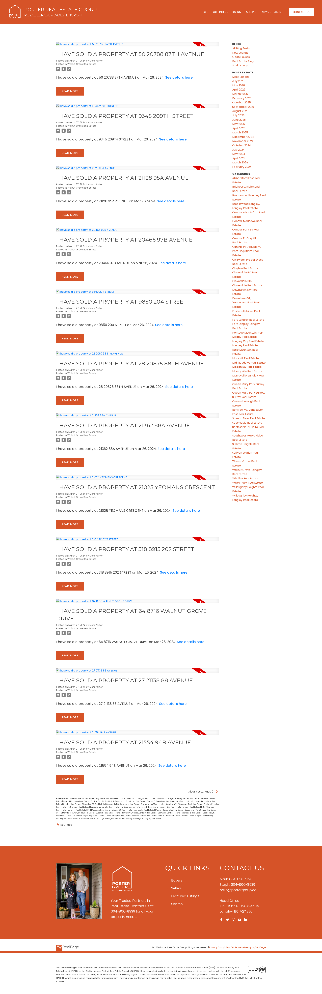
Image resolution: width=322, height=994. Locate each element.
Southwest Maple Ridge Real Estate (88, 815)
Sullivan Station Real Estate (144, 815)
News (265, 12)
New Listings (240, 53)
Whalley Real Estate (65, 818)
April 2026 (238, 90)
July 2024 (238, 150)
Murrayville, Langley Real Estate (169, 810)
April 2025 (238, 128)
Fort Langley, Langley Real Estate (105, 807)
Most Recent (240, 77)
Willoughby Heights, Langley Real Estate (143, 818)
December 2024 (243, 137)
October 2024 (241, 145)
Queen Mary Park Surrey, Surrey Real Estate (75, 813)
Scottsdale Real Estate (192, 813)
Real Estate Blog (243, 61)
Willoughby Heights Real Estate (111, 818)
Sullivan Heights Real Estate (118, 815)
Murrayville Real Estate (143, 810)
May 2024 (238, 154)
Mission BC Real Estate (122, 810)
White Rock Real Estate (85, 818)
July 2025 (238, 115)
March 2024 (240, 162)
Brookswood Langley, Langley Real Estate (174, 798)
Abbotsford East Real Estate (82, 798)
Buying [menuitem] (236, 12)
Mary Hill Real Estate (77, 810)
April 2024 (239, 158)
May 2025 (238, 124)
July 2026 (238, 81)
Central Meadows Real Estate (76, 801)
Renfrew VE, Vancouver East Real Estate (139, 813)
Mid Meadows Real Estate (99, 810)
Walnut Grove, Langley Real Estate (197, 815)
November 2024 (243, 141)
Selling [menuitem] (251, 12)
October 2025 (241, 102)
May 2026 (238, 85)
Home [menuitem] (204, 12)
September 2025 (243, 107)
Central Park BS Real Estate (103, 801)
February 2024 (242, 167)
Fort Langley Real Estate (78, 807)
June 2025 (239, 120)
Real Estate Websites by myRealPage (246, 947)
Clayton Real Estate (72, 804)
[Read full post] (137, 46)
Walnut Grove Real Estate (81, 64)
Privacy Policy (216, 947)
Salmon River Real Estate (169, 813)
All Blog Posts (241, 48)
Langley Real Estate (191, 807)
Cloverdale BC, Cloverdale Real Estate (123, 804)
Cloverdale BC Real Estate (93, 804)
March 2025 (240, 132)
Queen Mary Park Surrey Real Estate (201, 810)
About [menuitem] (278, 12)
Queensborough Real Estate (108, 813)
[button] (301, 12)
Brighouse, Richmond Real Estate (111, 798)
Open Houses (241, 57)
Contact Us (301, 12)
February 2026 (241, 98)
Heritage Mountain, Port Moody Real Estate (140, 807)
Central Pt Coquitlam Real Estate (131, 801)
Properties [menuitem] (218, 12)
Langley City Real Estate (170, 807)
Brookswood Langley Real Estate (141, 798)
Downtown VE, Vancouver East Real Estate (184, 804)
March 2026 (240, 94)
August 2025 (240, 111)
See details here (179, 77)
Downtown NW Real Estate (153, 804)
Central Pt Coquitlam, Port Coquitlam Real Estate (169, 801)
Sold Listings (240, 65)
